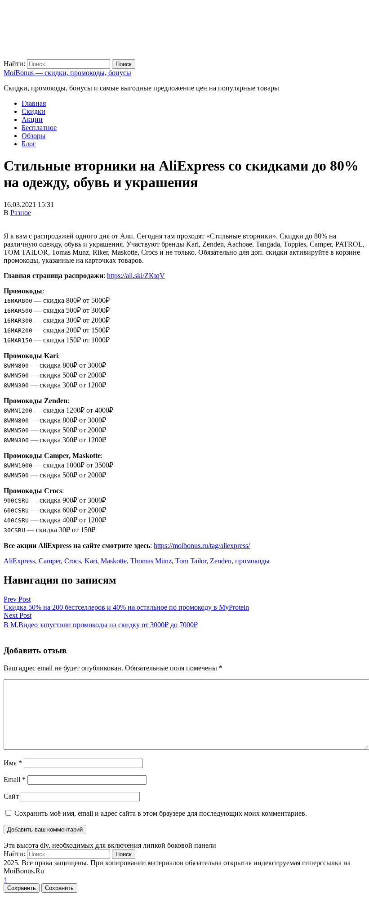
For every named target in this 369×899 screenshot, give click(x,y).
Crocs (72, 561)
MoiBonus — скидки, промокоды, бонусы (67, 72)
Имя (13, 763)
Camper (50, 561)
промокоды (252, 561)
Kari (90, 561)
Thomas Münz (151, 561)
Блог (29, 144)
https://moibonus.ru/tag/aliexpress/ (202, 545)
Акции (32, 119)
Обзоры (33, 135)
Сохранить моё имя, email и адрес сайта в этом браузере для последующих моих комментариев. (160, 813)
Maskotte (114, 561)
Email (15, 779)
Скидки (33, 111)
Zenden (220, 561)
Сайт (11, 796)
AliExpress (19, 561)
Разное (20, 212)
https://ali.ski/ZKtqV (136, 275)
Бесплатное (39, 127)
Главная (34, 103)
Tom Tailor (190, 561)
